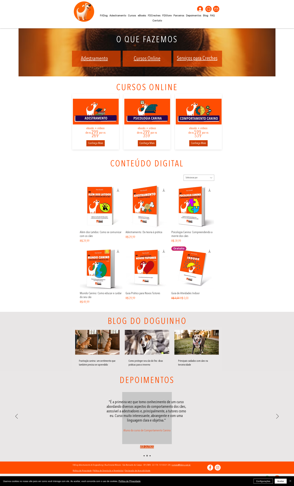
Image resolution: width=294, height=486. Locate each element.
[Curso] (147, 455)
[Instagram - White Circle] (218, 468)
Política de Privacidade (82, 471)
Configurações (263, 481)
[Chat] (208, 9)
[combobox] (199, 178)
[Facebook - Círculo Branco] (210, 468)
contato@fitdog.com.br (181, 465)
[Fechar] (290, 481)
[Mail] (216, 9)
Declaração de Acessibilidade (137, 471)
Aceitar (280, 481)
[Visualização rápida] (101, 206)
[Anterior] (16, 416)
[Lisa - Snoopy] (150, 455)
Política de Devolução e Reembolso (108, 471)
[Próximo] (277, 416)
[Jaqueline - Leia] (144, 455)
